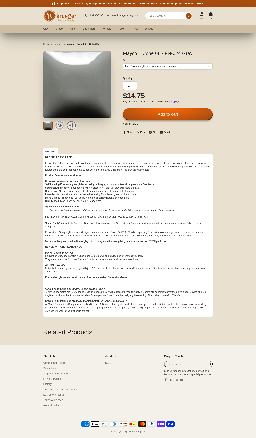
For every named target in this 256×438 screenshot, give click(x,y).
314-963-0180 (95, 15)
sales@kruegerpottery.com (124, 15)
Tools (121, 28)
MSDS (107, 362)
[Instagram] (176, 379)
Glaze (59, 28)
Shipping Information (55, 373)
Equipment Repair (54, 394)
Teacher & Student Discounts (60, 389)
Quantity (127, 78)
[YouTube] (181, 379)
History (47, 384)
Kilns (73, 28)
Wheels (106, 28)
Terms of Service (53, 400)
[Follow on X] (170, 379)
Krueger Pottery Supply (132, 431)
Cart (211, 16)
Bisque (149, 28)
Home (46, 44)
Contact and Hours (54, 362)
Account (201, 16)
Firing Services (52, 378)
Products (58, 44)
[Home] (61, 16)
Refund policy (51, 405)
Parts (135, 28)
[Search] (189, 16)
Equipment (89, 28)
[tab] (50, 151)
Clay (46, 28)
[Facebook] (165, 379)
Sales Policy (50, 368)
